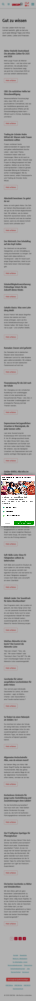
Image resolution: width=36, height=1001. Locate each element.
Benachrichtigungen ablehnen (7, 522)
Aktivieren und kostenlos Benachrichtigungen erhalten (24, 522)
